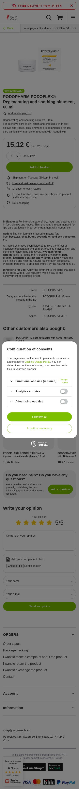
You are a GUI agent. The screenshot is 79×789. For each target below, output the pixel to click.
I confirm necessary (39, 428)
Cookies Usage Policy (37, 361)
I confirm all (39, 416)
